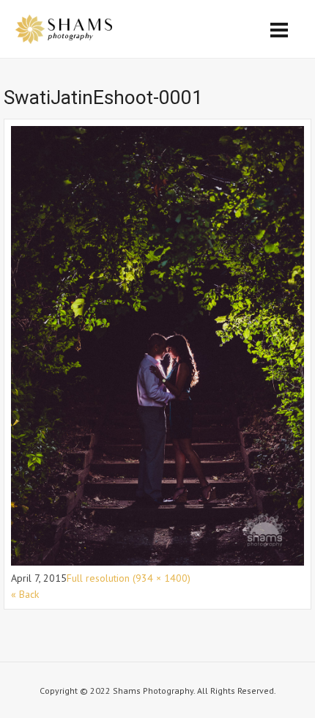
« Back (25, 594)
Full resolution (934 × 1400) (128, 578)
